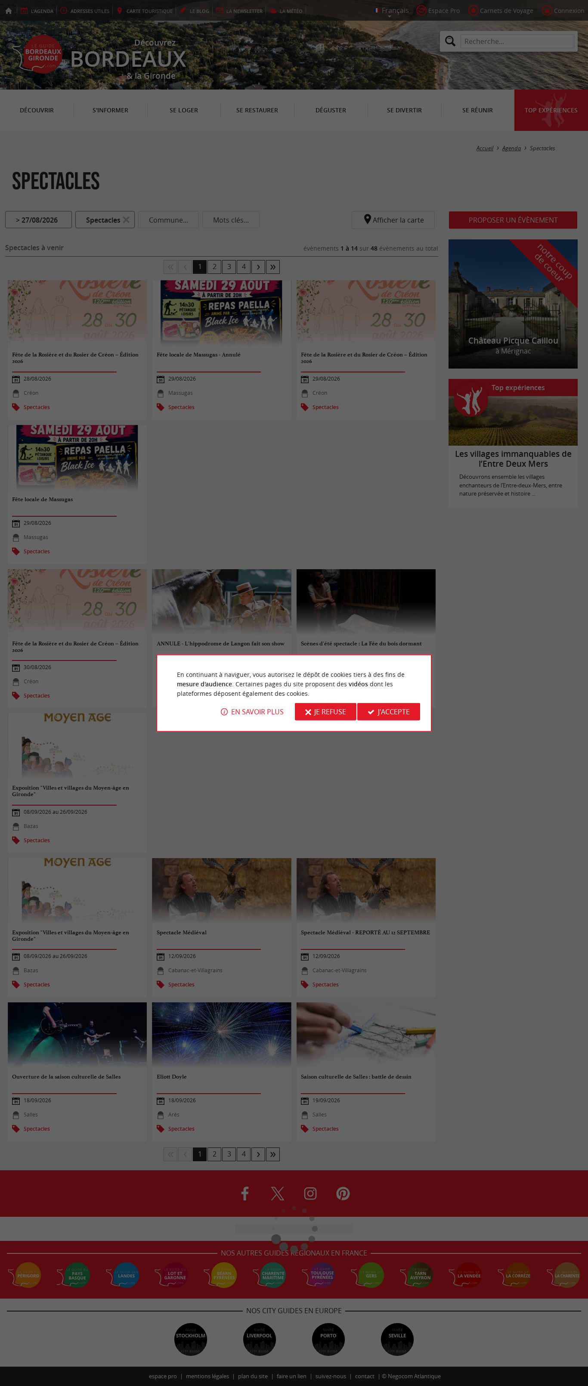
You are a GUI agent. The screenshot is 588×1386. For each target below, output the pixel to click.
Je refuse (330, 711)
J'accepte (394, 711)
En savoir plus (257, 711)
